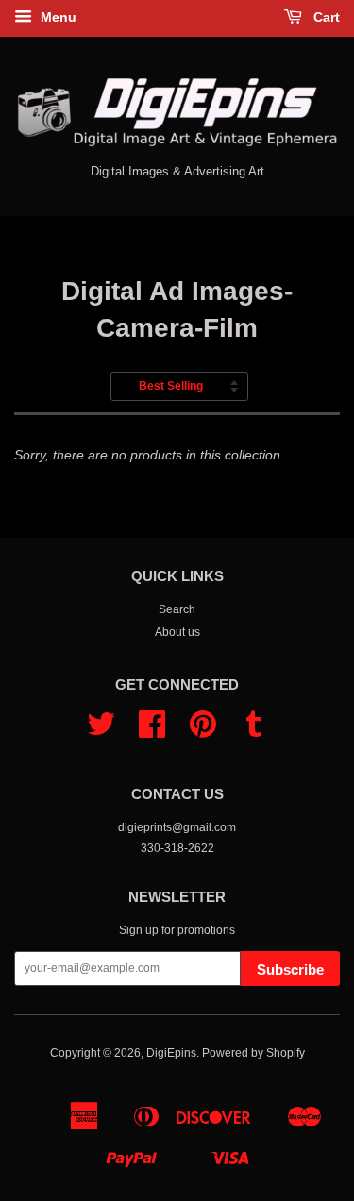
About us (177, 632)
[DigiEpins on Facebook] (152, 731)
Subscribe (290, 969)
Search (177, 609)
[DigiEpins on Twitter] (101, 731)
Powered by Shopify (253, 1052)
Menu (56, 17)
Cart (325, 17)
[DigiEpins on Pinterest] (203, 731)
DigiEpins (171, 1052)
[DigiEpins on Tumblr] (254, 731)
